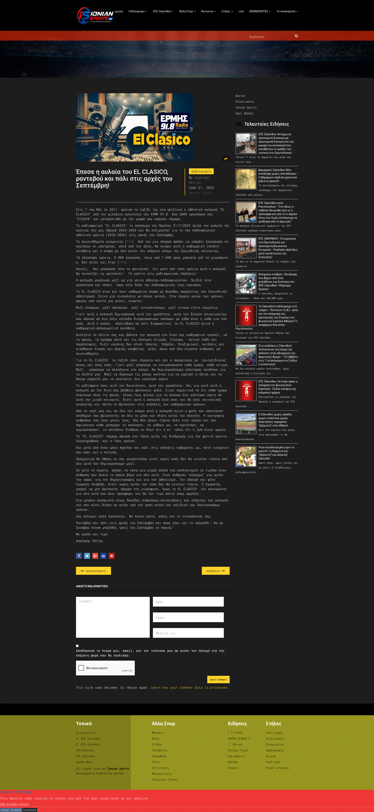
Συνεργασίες (275, 744)
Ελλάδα (233, 762)
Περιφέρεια (236, 756)
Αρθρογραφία (201, 171)
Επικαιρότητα (86, 733)
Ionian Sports (246, 107)
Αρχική (118, 11)
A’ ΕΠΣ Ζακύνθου (88, 738)
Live (241, 11)
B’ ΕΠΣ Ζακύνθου (88, 744)
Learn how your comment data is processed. (190, 687)
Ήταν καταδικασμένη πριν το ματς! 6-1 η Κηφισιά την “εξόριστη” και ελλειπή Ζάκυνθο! (276, 453)
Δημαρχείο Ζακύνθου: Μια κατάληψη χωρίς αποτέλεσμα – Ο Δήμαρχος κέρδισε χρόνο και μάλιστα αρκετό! (278, 175)
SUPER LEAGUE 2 (239, 738)
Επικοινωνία (245, 101)
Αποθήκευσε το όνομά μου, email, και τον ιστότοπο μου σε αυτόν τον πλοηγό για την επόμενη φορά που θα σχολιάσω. (150, 653)
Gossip (271, 756)
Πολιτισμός (274, 733)
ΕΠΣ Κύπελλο (85, 750)
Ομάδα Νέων (84, 762)
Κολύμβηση (159, 756)
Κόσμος (233, 768)
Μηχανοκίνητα (162, 774)
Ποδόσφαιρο (137, 11)
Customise (29, 809)
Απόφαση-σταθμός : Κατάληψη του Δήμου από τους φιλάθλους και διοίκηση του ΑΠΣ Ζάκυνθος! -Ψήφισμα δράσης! (277, 282)
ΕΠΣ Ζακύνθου (162, 11)
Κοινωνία (207, 11)
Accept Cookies (11, 809)
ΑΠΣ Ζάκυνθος (85, 756)
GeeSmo (119, 773)
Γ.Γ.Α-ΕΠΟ (235, 733)
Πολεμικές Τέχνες (165, 779)
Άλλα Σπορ (186, 11)
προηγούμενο (95, 571)
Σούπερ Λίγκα (238, 750)
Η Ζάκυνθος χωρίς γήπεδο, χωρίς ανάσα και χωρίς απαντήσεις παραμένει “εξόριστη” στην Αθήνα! (275, 420)
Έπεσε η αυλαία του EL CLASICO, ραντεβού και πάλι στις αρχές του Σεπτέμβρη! (124, 178)
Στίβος (157, 744)
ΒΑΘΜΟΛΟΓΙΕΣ (259, 11)
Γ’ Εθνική (235, 744)
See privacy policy (14, 804)
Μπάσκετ (158, 733)
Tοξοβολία (159, 750)
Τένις (156, 762)
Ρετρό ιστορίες (277, 768)
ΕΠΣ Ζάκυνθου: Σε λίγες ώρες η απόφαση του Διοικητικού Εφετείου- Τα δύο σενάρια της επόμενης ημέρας (277, 387)
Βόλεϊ (156, 738)
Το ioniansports (286, 11)
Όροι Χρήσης (245, 113)
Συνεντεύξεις (275, 738)
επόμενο (214, 571)
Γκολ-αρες (273, 762)
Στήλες (225, 11)
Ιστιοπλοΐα (160, 768)
